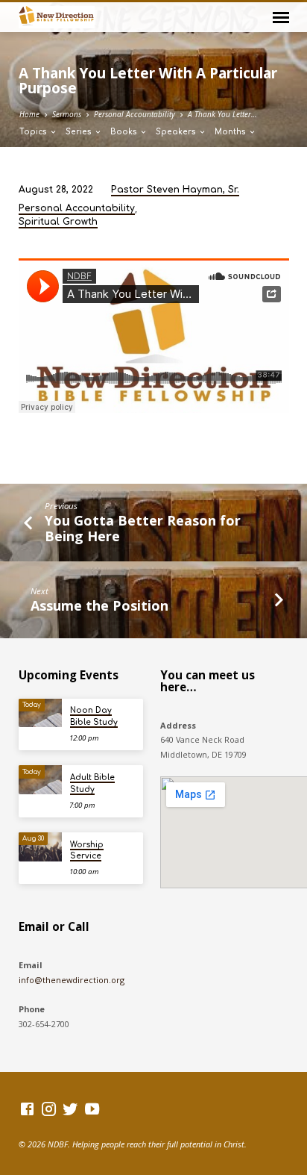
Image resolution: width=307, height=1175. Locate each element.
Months (231, 132)
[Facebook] (27, 1109)
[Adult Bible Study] (40, 779)
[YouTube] (92, 1109)
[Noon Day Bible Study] (40, 713)
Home (29, 114)
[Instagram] (48, 1109)
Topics (34, 132)
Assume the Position (99, 605)
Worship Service (87, 850)
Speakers (177, 132)
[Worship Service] (40, 846)
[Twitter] (70, 1109)
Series (80, 132)
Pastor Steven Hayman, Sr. (175, 189)
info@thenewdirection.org (71, 979)
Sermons (66, 114)
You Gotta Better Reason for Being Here (143, 528)
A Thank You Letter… (222, 114)
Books (124, 132)
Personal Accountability (134, 114)
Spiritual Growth (58, 221)
